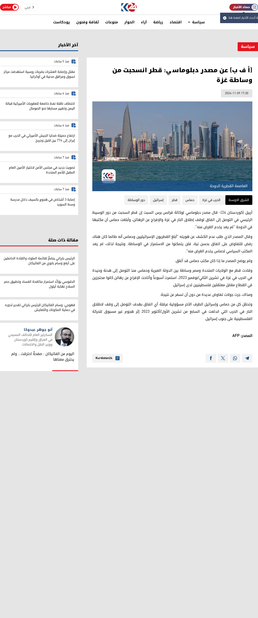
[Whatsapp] (235, 358)
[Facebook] (211, 358)
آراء (144, 22)
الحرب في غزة (211, 200)
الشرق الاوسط (239, 200)
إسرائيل (158, 200)
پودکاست (61, 22)
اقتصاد (176, 22)
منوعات (111, 22)
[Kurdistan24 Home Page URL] (129, 7)
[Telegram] (247, 358)
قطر (174, 200)
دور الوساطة (136, 200)
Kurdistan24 (104, 358)
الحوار (129, 22)
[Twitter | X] (223, 358)
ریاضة (158, 22)
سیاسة (198, 22)
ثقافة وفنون (87, 22)
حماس (189, 200)
